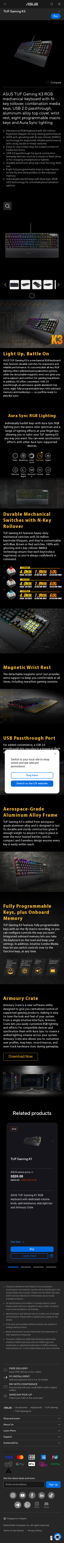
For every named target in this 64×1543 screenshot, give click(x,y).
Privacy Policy (35, 1530)
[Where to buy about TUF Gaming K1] (51, 1256)
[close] (55, 753)
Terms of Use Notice (13, 1530)
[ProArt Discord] (46, 1504)
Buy (56, 16)
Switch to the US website (32, 783)
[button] (4, 4)
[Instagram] (13, 1495)
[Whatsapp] (27, 1504)
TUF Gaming (51, 1407)
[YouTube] (22, 1495)
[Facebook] (32, 1495)
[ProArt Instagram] (36, 1504)
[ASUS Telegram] (17, 1504)
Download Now (21, 1057)
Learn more (29, 1255)
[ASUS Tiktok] (51, 1495)
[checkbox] (53, 82)
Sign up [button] (53, 1484)
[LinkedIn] (41, 1495)
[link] (32, 4)
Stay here (32, 775)
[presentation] (51, 1256)
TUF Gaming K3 (14, 11)
